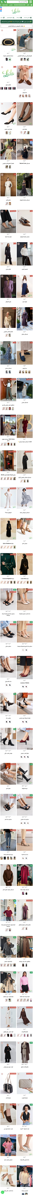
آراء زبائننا (19, 17)
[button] (5, 2)
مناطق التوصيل (10, 17)
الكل (28, 4)
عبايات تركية (5, 4)
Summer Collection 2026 (19, 4)
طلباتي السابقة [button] (28, 17)
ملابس (10, 4)
